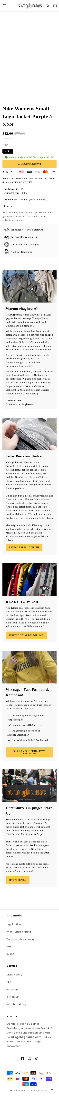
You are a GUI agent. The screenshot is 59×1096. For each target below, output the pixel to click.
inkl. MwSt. (7, 139)
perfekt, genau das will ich (26, 635)
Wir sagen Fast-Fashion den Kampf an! (29, 692)
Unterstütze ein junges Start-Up (29, 810)
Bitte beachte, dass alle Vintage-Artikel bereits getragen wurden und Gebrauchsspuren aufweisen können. (28, 216)
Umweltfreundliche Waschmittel (30, 740)
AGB (9, 946)
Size (5, 145)
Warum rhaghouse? (22, 308)
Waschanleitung (17, 1004)
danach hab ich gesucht (24, 547)
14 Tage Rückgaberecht (24, 237)
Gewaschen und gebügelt (25, 244)
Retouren (12, 989)
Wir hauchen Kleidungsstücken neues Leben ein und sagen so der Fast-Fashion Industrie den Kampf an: (28, 705)
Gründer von (19, 404)
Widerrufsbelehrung (19, 931)
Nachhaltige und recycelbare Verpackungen (25, 717)
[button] (4, 5)
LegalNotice (14, 924)
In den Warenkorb (31, 164)
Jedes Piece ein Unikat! (25, 456)
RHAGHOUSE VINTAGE (24, 1090)
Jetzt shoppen (17, 880)
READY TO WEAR (22, 602)
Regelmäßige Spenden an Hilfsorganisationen (24, 732)
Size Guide (13, 997)
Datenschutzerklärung (20, 939)
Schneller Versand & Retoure (27, 229)
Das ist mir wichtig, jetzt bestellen (29, 752)
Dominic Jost (13, 400)
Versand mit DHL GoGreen (27, 725)
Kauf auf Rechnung (21, 252)
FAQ (9, 982)
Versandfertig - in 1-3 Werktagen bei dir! (31, 157)
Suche (10, 954)
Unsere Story (14, 974)
